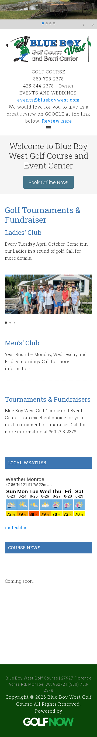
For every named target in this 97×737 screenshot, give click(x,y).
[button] (6, 323)
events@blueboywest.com (48, 100)
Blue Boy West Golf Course (48, 49)
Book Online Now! (48, 182)
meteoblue (16, 527)
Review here (57, 121)
